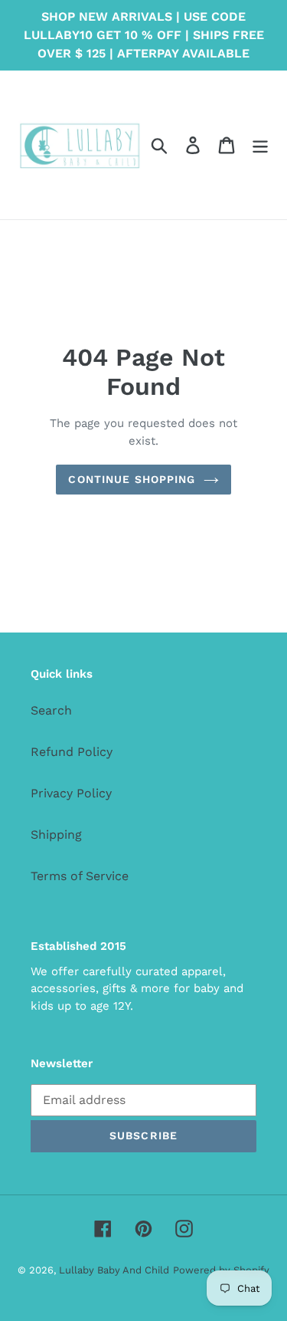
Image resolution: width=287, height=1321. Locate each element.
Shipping (56, 834)
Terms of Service (80, 876)
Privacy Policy (71, 793)
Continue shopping (131, 479)
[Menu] (260, 145)
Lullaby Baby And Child (114, 1270)
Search (51, 710)
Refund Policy (72, 751)
